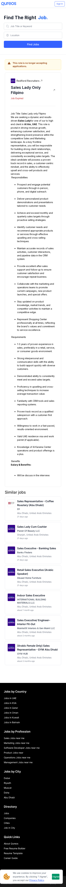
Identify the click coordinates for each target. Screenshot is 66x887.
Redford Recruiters (27, 80)
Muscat (8, 787)
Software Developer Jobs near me (22, 747)
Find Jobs (33, 44)
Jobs (6, 813)
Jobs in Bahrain (12, 722)
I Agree (55, 876)
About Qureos (11, 843)
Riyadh (7, 783)
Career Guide (11, 858)
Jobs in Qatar (11, 707)
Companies (10, 818)
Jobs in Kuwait (11, 717)
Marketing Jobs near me (16, 743)
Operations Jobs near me (17, 757)
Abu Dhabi (9, 797)
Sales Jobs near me (14, 738)
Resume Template (13, 853)
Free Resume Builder (14, 848)
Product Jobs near (13, 752)
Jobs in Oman (11, 712)
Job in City (9, 827)
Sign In (60, 4)
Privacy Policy (36, 880)
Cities (7, 823)
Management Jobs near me (18, 762)
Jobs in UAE (10, 698)
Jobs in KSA (10, 703)
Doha (6, 792)
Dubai (7, 778)
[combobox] (33, 26)
